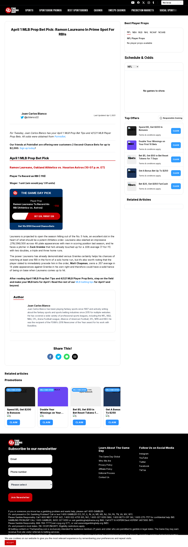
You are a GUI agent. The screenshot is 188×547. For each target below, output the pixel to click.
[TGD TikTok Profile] (153, 2)
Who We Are (105, 460)
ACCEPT (10, 542)
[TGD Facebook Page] (138, 2)
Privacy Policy (105, 465)
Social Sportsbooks (171, 10)
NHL (146, 32)
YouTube (143, 458)
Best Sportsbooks (78, 10)
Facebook (144, 466)
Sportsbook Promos (50, 10)
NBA (134, 32)
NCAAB (161, 32)
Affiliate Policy (105, 469)
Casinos (98, 10)
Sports (29, 10)
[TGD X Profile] (143, 2)
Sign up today (27, 148)
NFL (129, 32)
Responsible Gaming (172, 118)
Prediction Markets (142, 10)
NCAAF (153, 32)
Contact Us (104, 477)
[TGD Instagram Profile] (148, 2)
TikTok (142, 470)
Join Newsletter (20, 497)
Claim (13, 422)
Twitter (142, 462)
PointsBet (59, 136)
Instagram (143, 453)
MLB (140, 32)
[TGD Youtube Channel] (133, 2)
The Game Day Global (109, 456)
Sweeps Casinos (117, 10)
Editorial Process (107, 473)
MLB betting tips (85, 281)
